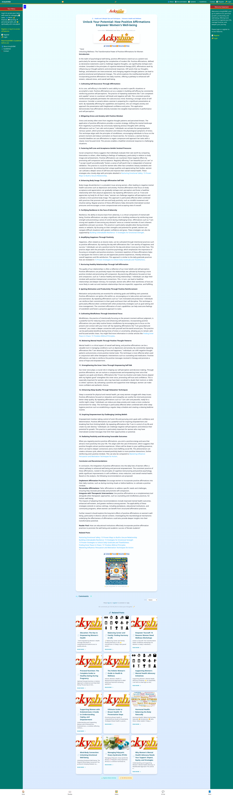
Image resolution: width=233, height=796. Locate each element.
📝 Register (216, 35)
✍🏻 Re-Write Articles (126, 778)
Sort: (145, 600)
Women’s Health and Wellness (131, 18)
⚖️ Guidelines (201, 2)
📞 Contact (5, 51)
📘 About (170, 2)
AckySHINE (6, 2)
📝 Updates (192, 2)
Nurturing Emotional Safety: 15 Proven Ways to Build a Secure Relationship (108, 537)
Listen (107, 46)
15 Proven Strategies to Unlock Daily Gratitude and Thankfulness (120, 260)
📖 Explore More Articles (108, 778)
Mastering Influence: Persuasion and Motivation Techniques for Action (106, 547)
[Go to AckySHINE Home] (116, 11)
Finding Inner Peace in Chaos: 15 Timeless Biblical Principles (102, 545)
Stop (126, 46)
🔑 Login (4, 37)
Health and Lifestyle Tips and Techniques (107, 18)
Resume (120, 46)
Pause (113, 46)
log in (109, 603)
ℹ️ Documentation (181, 2)
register (115, 603)
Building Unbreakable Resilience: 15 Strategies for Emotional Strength (117, 232)
